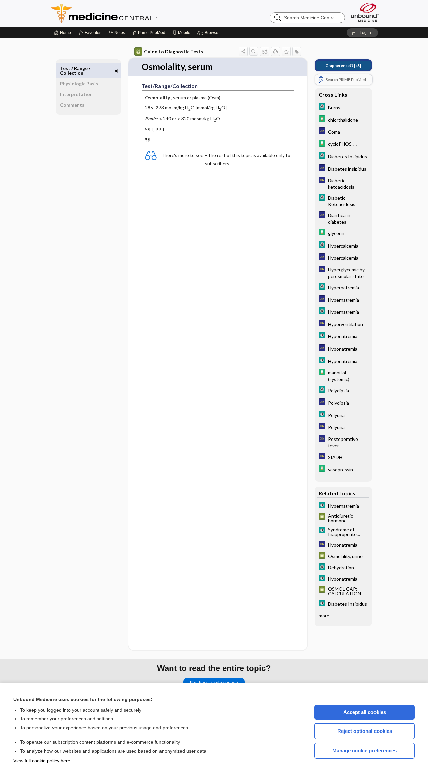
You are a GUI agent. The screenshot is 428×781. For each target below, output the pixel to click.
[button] (208, 32)
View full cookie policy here (41, 760)
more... (325, 615)
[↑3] (343, 65)
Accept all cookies (364, 712)
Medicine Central (133, 13)
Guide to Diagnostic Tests (173, 51)
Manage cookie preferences (364, 750)
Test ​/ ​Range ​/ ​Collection (75, 70)
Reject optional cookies (364, 731)
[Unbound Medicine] (365, 12)
